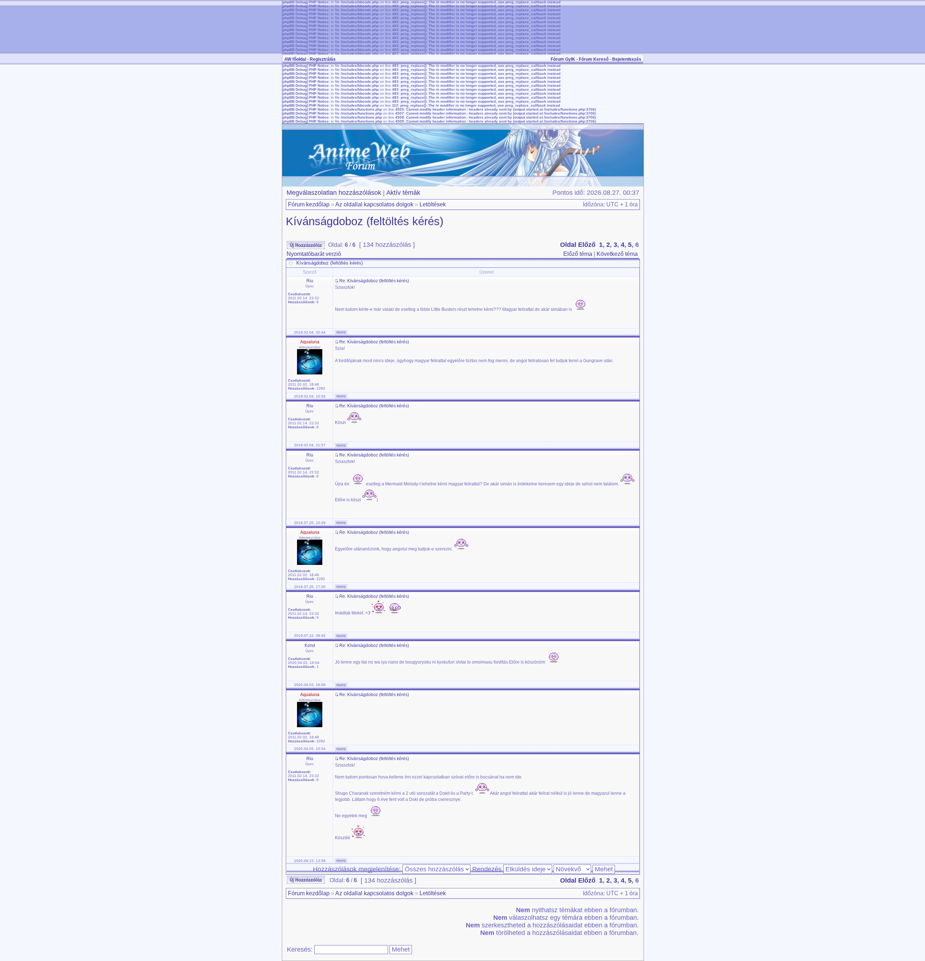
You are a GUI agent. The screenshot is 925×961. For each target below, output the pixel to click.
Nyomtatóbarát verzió (314, 254)
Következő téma (617, 254)
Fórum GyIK (563, 59)
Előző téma (577, 254)
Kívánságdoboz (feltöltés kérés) (364, 221)
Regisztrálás (323, 59)
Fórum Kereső (593, 59)
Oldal (568, 244)
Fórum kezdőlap (309, 204)
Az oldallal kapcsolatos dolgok (374, 204)
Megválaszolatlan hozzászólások (334, 192)
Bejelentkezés (626, 59)
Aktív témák (403, 192)
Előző (586, 244)
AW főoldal (295, 59)
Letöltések (433, 204)
